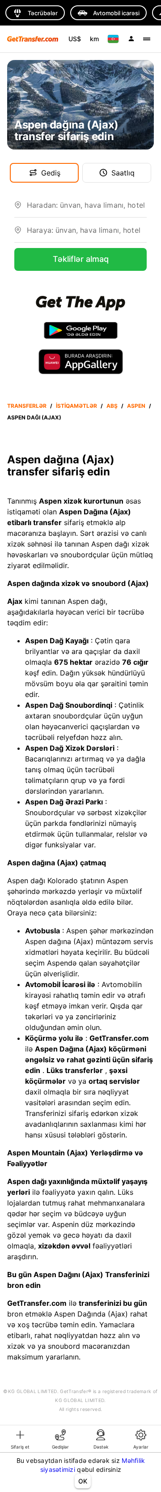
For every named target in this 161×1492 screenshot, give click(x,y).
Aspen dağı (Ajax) (34, 417)
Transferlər (27, 405)
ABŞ (112, 405)
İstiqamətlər (76, 405)
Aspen (136, 405)
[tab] (20, 1438)
